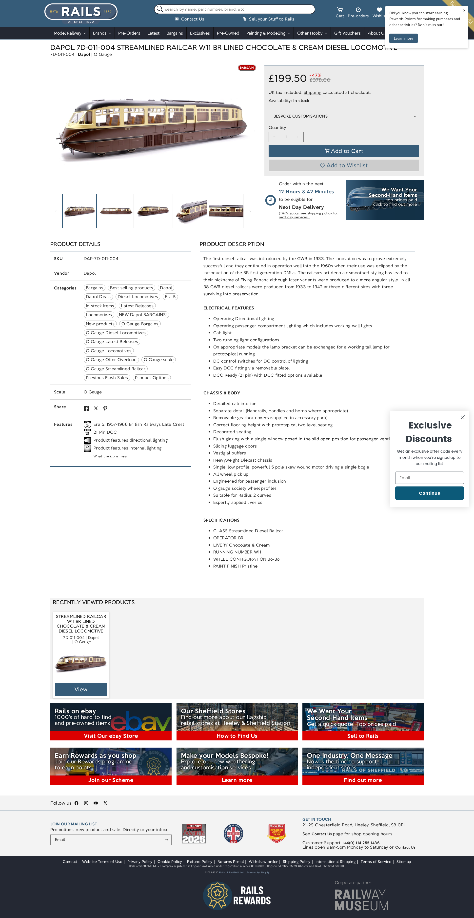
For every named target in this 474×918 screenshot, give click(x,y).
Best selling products (131, 288)
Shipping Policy (297, 861)
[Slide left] (55, 211)
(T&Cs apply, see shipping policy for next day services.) (308, 215)
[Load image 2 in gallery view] (116, 211)
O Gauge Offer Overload (111, 360)
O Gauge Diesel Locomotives (116, 333)
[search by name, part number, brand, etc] (159, 9)
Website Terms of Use (102, 861)
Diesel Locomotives (138, 297)
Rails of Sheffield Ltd (231, 872)
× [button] (464, 10)
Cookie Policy (170, 861)
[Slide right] (250, 211)
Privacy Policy (140, 861)
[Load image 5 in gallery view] (226, 211)
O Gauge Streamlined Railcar (115, 369)
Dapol (84, 54)
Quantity (277, 127)
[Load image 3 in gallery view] (153, 211)
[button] (340, 13)
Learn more (403, 38)
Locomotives (99, 315)
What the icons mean (111, 456)
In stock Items (100, 306)
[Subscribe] (166, 840)
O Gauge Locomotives (109, 351)
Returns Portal (230, 861)
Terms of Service (376, 861)
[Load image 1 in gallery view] (79, 211)
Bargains (94, 288)
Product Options (152, 378)
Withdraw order (263, 861)
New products (100, 324)
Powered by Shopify (258, 872)
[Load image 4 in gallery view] (190, 211)
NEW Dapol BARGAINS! (143, 315)
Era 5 (170, 297)
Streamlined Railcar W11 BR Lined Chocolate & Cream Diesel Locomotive (81, 623)
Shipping (312, 92)
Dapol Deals (98, 297)
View (81, 689)
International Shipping (336, 861)
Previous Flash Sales (107, 378)
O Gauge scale (159, 360)
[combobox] (234, 9)
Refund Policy (200, 861)
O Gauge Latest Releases (112, 342)
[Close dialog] (462, 417)
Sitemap (403, 861)
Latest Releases (137, 306)
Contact (70, 861)
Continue (429, 493)
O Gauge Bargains (139, 324)
